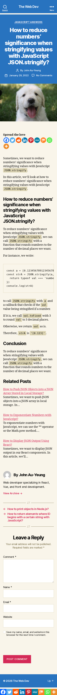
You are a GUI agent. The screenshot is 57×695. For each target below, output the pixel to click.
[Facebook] (6, 140)
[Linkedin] (25, 140)
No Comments (44, 75)
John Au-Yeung (32, 70)
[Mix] (43, 140)
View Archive (12, 493)
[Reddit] (18, 140)
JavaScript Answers (28, 22)
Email (7, 602)
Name (7, 587)
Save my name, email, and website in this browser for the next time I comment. (27, 634)
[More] (6, 146)
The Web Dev (28, 6)
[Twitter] (12, 140)
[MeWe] (37, 140)
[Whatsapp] (49, 140)
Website (7, 617)
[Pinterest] (31, 140)
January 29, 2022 (18, 75)
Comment (9, 557)
